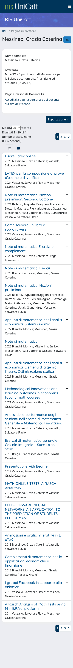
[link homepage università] (21, 6)
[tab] (9, 148)
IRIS (4, 31)
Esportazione (57, 119)
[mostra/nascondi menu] (69, 6)
